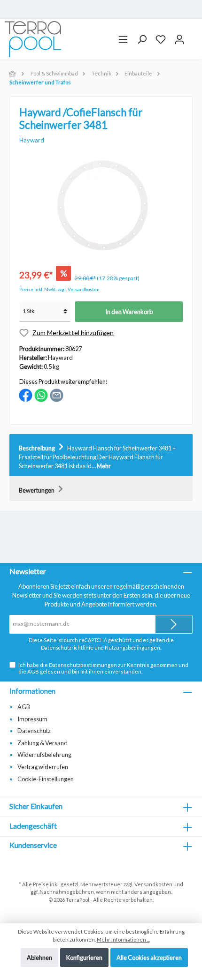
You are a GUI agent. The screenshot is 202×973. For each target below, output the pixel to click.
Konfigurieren (84, 957)
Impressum (32, 719)
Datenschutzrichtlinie (67, 647)
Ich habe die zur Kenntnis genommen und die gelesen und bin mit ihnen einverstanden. (103, 668)
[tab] (101, 455)
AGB (33, 671)
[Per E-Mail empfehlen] (56, 394)
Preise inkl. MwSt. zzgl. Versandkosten (59, 289)
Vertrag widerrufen (42, 767)
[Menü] (123, 39)
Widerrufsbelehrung (44, 754)
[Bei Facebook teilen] (25, 394)
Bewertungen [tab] (37, 490)
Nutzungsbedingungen (132, 647)
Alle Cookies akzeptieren (149, 957)
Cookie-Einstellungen (45, 779)
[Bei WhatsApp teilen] (41, 394)
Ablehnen (39, 957)
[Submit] (174, 624)
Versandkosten (153, 884)
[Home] (13, 73)
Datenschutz (34, 730)
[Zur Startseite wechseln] (33, 39)
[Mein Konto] (179, 39)
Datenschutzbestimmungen (83, 665)
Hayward (31, 140)
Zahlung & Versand (42, 743)
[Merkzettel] (160, 39)
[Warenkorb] (193, 35)
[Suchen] (141, 39)
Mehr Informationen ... (123, 939)
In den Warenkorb (129, 311)
